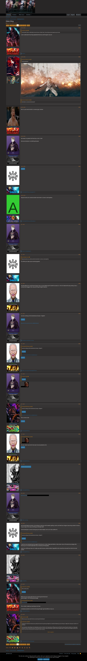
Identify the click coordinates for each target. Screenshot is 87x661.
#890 (79, 313)
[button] (17, 15)
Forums (8, 14)
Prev (8, 25)
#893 (79, 404)
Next (28, 25)
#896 (79, 493)
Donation (14, 14)
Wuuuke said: (24, 617)
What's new (21, 14)
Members (28, 14)
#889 (79, 283)
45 (17, 25)
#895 (79, 464)
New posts (8, 16)
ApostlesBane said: (25, 257)
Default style (9, 653)
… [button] (23, 25)
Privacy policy (73, 653)
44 (15, 25)
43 (13, 25)
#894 (79, 434)
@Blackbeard (36, 323)
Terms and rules (67, 653)
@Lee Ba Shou (24, 323)
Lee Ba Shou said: (25, 586)
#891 (79, 343)
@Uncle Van (30, 323)
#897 (79, 523)
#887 (79, 224)
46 (19, 25)
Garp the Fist (9, 23)
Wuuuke (13, 47)
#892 (79, 373)
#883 (79, 107)
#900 (79, 614)
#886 (79, 195)
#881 (79, 27)
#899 (79, 584)
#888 (79, 254)
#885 (79, 166)
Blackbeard (13, 185)
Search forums (13, 16)
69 (25, 25)
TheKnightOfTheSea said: (26, 346)
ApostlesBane (13, 215)
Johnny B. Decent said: (26, 59)
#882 (79, 56)
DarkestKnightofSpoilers (13, 483)
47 (21, 25)
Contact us (61, 653)
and (28, 192)
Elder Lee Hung (13, 423)
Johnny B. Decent (13, 126)
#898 (79, 555)
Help (78, 653)
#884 (79, 136)
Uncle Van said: (25, 30)
